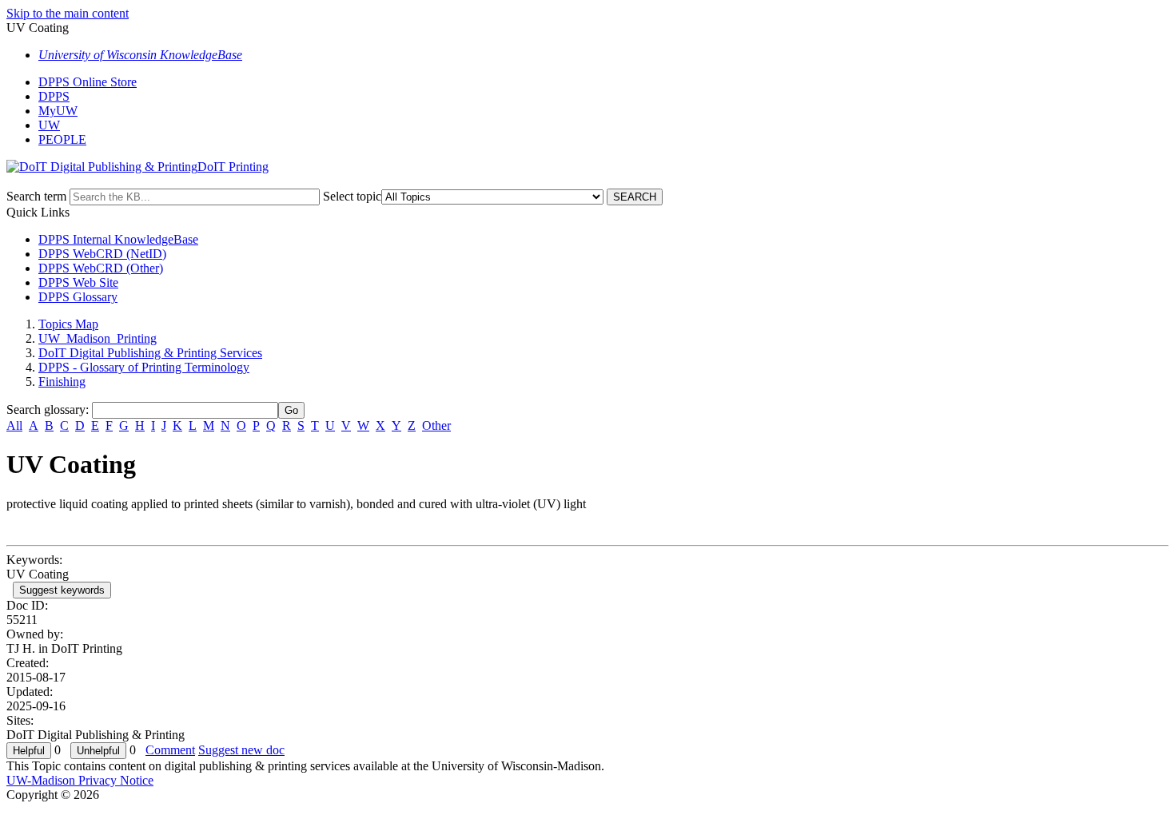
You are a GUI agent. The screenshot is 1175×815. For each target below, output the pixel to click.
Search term (36, 196)
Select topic (352, 196)
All (14, 425)
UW (49, 125)
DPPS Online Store (87, 82)
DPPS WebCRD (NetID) (102, 253)
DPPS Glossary (78, 297)
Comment (170, 750)
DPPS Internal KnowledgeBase (118, 239)
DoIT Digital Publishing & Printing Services (150, 353)
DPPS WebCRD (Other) (100, 268)
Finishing (62, 381)
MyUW (58, 110)
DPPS (54, 96)
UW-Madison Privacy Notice (79, 780)
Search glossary (46, 409)
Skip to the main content (67, 13)
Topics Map (68, 324)
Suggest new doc (241, 750)
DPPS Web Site (78, 282)
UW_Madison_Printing (97, 338)
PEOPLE (62, 139)
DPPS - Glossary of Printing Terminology (143, 367)
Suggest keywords (62, 590)
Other (436, 425)
